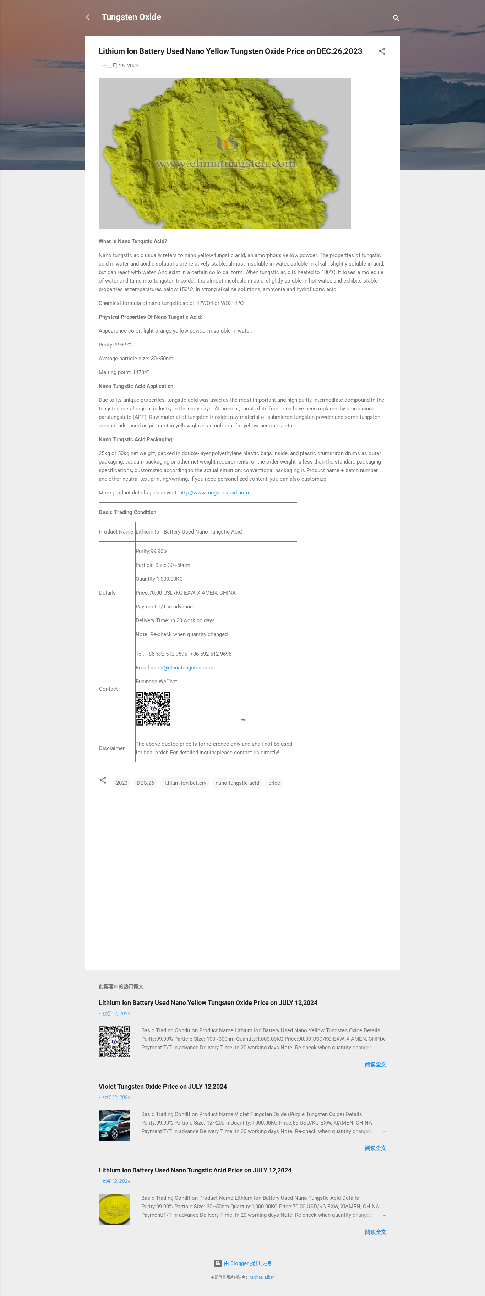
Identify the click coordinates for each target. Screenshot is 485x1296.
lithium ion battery (184, 783)
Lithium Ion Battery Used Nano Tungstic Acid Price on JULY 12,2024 (195, 1170)
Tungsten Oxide (131, 17)
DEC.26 (145, 783)
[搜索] (396, 19)
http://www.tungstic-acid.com (214, 493)
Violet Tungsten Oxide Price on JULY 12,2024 (163, 1086)
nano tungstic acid (237, 783)
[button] (382, 52)
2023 (121, 783)
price (274, 783)
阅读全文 (375, 1064)
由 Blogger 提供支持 (246, 1263)
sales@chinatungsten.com (182, 668)
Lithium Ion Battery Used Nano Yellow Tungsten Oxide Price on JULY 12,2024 (208, 1002)
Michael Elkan (262, 1277)
